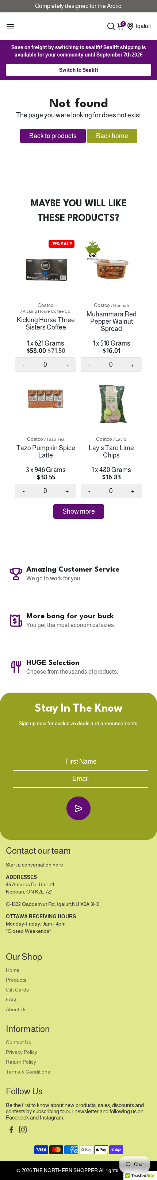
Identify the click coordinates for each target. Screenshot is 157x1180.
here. (58, 865)
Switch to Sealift (78, 70)
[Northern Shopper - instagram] (22, 1131)
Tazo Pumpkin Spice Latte (45, 451)
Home (12, 970)
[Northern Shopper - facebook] (11, 1131)
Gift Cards (17, 990)
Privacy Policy (21, 1052)
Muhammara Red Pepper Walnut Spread (112, 321)
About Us (16, 1009)
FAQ (11, 999)
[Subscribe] (78, 808)
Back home (112, 136)
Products (16, 980)
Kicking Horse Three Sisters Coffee (46, 323)
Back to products (53, 136)
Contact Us (18, 1042)
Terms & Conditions (28, 1072)
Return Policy (21, 1062)
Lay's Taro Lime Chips (111, 451)
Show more (78, 511)
